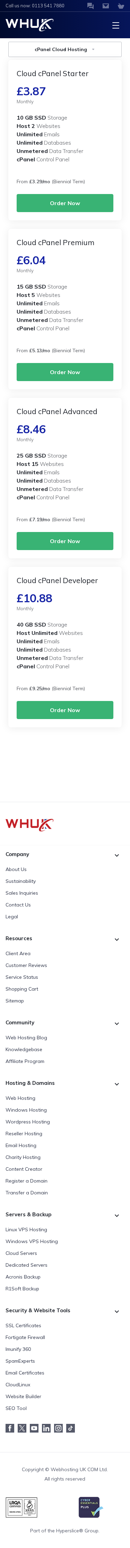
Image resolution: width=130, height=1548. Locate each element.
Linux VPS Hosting (26, 1229)
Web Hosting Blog (26, 1037)
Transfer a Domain (27, 1193)
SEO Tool (16, 1408)
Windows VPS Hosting (32, 1241)
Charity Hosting (23, 1157)
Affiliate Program (25, 1061)
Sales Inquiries (22, 893)
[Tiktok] (72, 1428)
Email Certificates (25, 1373)
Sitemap (15, 1001)
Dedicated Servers (26, 1265)
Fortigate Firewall (25, 1337)
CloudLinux (18, 1384)
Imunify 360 (18, 1349)
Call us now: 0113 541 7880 (35, 5)
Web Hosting (20, 1098)
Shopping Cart (22, 989)
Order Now (65, 203)
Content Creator (24, 1169)
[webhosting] (65, 825)
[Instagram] (60, 1428)
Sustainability (21, 881)
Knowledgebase (24, 1049)
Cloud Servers (21, 1253)
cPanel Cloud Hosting (61, 49)
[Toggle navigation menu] (115, 25)
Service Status (22, 977)
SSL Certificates (23, 1325)
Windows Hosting (26, 1110)
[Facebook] (12, 1428)
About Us (16, 869)
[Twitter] (24, 1428)
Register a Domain (26, 1181)
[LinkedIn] (48, 1428)
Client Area (18, 953)
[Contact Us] (106, 6)
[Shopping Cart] (121, 6)
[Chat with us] (90, 6)
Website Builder (23, 1396)
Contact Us (18, 905)
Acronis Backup (23, 1277)
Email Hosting (21, 1145)
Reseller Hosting (24, 1133)
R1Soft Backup (22, 1288)
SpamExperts (20, 1361)
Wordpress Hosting (28, 1122)
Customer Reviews (26, 965)
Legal (12, 916)
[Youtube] (36, 1428)
